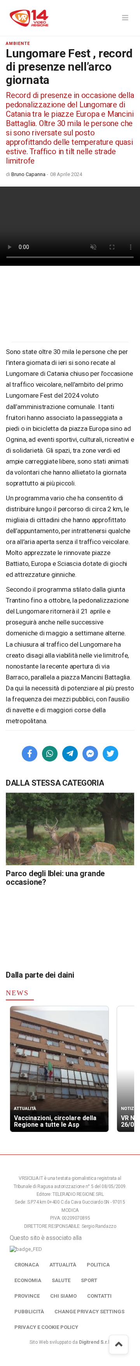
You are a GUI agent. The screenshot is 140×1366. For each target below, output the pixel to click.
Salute (61, 1280)
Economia (27, 1280)
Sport (89, 1280)
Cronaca (26, 1265)
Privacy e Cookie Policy (46, 1327)
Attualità (62, 1265)
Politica (98, 1265)
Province (27, 1296)
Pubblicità (29, 1311)
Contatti (99, 1296)
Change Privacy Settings (89, 1311)
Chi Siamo (63, 1296)
